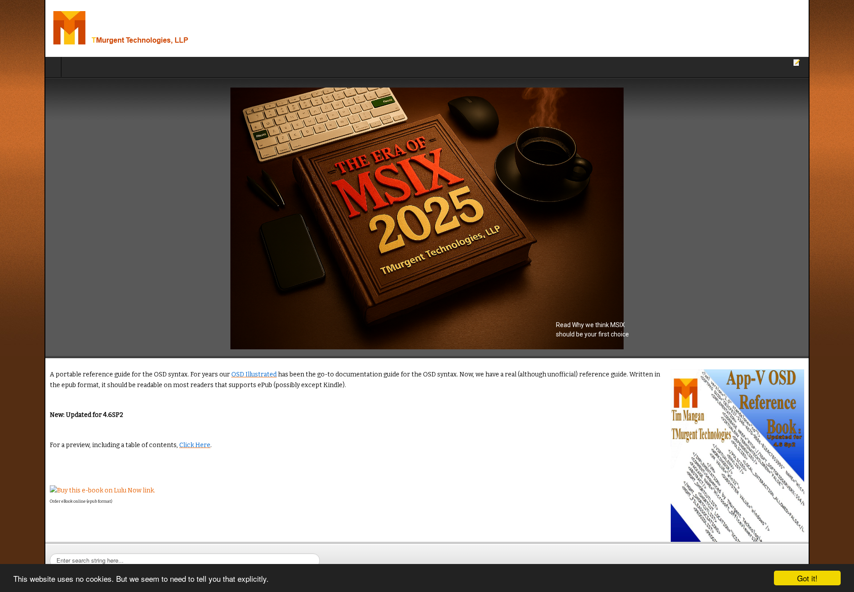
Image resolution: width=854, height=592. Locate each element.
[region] (427, 218)
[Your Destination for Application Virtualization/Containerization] (115, 28)
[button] (427, 218)
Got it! (807, 578)
